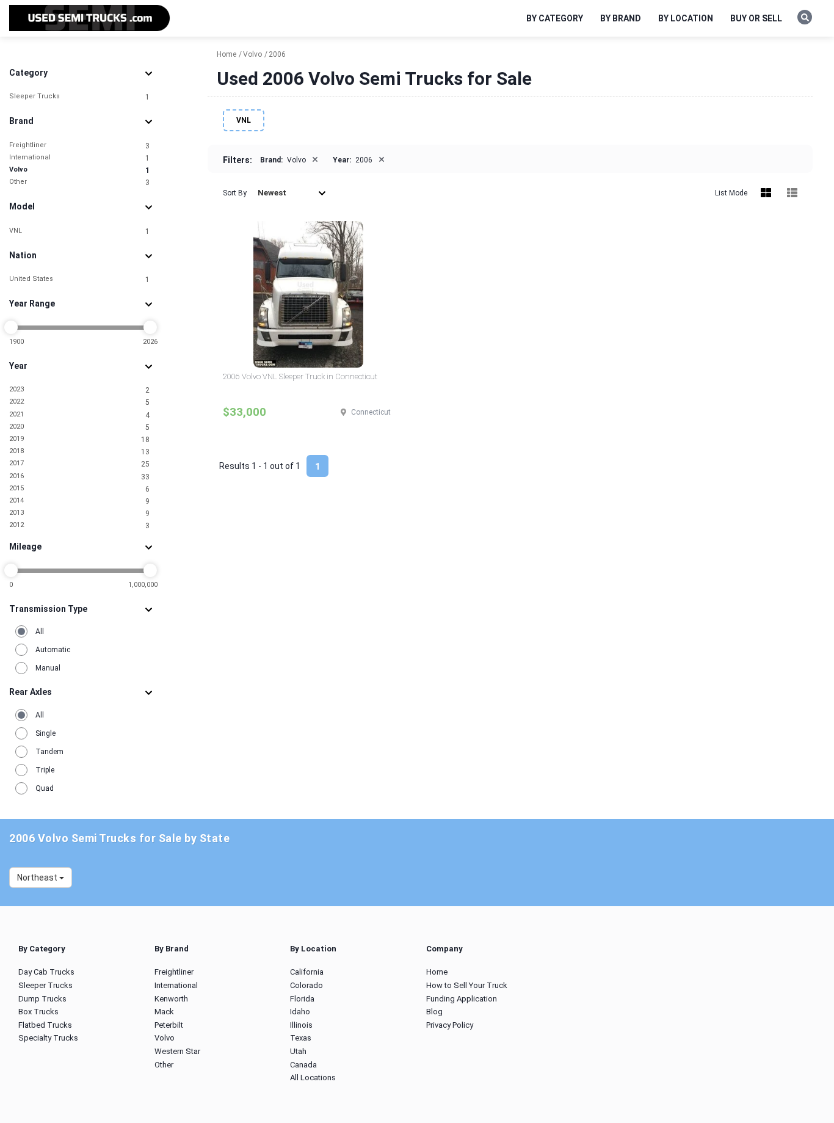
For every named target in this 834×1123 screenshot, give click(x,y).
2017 (79, 463)
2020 (79, 427)
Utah (298, 1051)
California (307, 971)
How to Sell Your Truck (466, 985)
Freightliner (79, 145)
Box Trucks (38, 1011)
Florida (302, 998)
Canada (303, 1064)
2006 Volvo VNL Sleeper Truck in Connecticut (300, 376)
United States (79, 279)
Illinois (301, 1025)
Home (437, 971)
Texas (300, 1037)
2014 (79, 501)
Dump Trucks (42, 998)
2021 (79, 415)
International (79, 157)
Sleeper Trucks (79, 96)
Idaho (300, 1011)
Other (79, 182)
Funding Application (461, 998)
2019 (79, 439)
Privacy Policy (449, 1025)
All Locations (313, 1077)
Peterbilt (168, 1025)
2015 (79, 488)
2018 (79, 451)
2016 (79, 476)
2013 (79, 513)
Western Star (177, 1051)
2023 (79, 389)
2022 (79, 402)
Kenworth (171, 998)
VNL (79, 231)
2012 (79, 525)
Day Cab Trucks (46, 971)
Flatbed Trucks (45, 1025)
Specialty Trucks (48, 1037)
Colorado (306, 985)
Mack (164, 1011)
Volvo (79, 170)
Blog (434, 1011)
